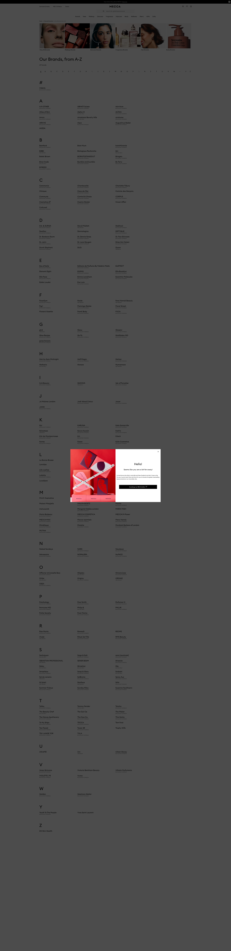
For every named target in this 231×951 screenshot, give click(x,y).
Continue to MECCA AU (137, 487)
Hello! (138, 464)
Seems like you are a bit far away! (138, 469)
